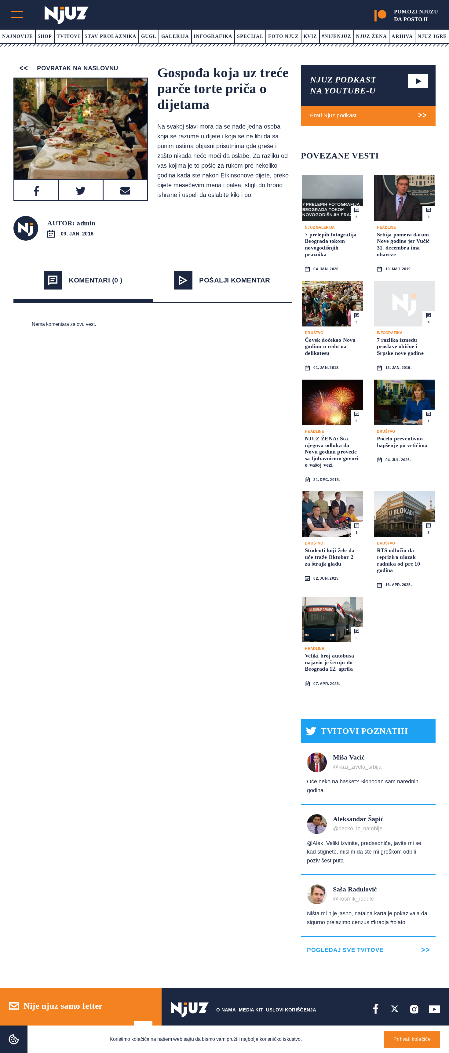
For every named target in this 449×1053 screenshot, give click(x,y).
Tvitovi (68, 36)
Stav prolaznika (110, 36)
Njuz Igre (432, 36)
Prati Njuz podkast (333, 115)
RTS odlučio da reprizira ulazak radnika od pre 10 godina (398, 560)
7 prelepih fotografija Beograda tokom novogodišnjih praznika (330, 244)
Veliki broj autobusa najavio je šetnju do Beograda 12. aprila (329, 662)
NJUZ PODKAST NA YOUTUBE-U (343, 85)
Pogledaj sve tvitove (345, 950)
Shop (45, 36)
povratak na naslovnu (76, 68)
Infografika (213, 36)
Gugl (149, 36)
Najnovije (17, 36)
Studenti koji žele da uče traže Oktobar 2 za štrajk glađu (329, 557)
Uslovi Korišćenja (291, 1009)
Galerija (175, 36)
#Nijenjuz (336, 36)
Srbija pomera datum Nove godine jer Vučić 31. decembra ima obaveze (403, 244)
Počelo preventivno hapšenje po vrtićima (402, 441)
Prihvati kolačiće (412, 1039)
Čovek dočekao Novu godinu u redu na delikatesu (330, 346)
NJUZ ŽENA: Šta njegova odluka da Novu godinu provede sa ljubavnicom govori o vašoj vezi (331, 451)
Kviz (310, 36)
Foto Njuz (283, 36)
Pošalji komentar (234, 280)
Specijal (250, 36)
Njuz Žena (371, 36)
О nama (226, 1009)
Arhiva (402, 36)
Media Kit (251, 1009)
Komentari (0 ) (95, 280)
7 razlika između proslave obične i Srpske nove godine (400, 346)
